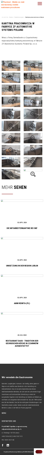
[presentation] (39, 451)
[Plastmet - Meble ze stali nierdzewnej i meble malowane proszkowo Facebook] (2, 445)
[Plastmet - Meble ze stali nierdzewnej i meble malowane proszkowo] (13, 5)
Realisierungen (19, 17)
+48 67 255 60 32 (6, 436)
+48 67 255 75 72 (17, 436)
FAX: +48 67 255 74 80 (8, 440)
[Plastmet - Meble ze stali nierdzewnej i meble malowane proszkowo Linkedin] (7, 445)
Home (11, 17)
